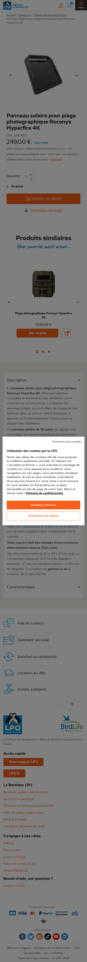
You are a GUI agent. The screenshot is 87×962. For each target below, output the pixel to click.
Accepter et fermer (43, 504)
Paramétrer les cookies (43, 515)
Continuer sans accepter (67, 441)
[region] (43, 481)
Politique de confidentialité (44, 493)
